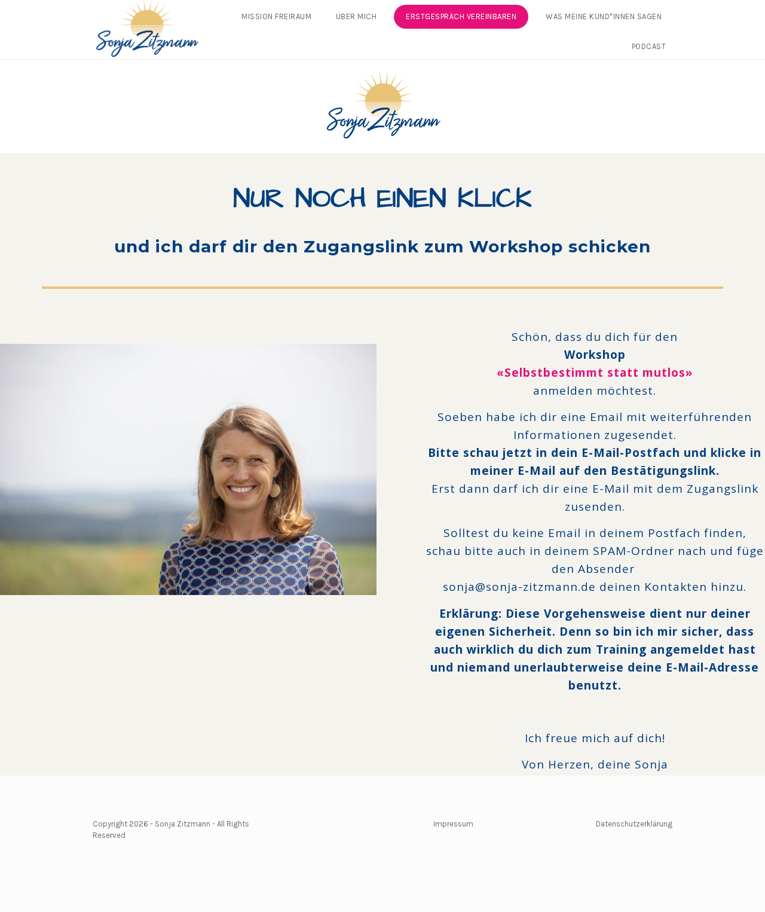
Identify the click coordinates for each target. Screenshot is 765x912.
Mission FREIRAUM (276, 16)
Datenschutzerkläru (629, 823)
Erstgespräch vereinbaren (461, 16)
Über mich (356, 16)
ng (667, 823)
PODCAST (649, 46)
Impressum (453, 823)
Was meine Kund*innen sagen (604, 16)
